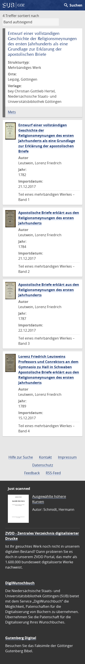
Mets (12, 112)
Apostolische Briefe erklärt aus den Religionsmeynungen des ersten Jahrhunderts (48, 218)
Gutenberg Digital (20, 637)
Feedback (32, 472)
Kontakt (45, 457)
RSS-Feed (53, 472)
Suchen (72, 5)
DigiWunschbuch (20, 583)
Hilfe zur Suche (20, 457)
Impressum (67, 457)
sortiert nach (28, 15)
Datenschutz (42, 465)
